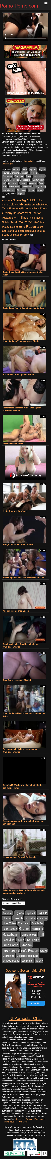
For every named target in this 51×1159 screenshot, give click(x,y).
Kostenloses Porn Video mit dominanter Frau (23, 308)
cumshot (37, 204)
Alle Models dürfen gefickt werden (18, 374)
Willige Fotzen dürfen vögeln (16, 610)
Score (39, 226)
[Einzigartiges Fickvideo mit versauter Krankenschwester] (25, 733)
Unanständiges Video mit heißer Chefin (21, 341)
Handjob (15, 179)
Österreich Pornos (24, 1119)
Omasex (38, 221)
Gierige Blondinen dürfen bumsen (18, 544)
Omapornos (24, 1121)
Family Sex (27, 208)
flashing (6, 179)
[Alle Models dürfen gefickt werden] (25, 358)
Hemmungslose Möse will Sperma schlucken (23, 577)
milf (4, 183)
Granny (7, 212)
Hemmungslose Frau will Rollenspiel (19, 857)
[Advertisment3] (25, 463)
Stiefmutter (16, 234)
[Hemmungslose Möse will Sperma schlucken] (25, 561)
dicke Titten (9, 923)
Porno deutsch (10, 1121)
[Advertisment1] (25, 78)
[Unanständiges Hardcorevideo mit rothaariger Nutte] (25, 697)
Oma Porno (24, 222)
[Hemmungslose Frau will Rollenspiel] (25, 841)
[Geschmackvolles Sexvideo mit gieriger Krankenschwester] (25, 628)
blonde (6, 204)
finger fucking (39, 176)
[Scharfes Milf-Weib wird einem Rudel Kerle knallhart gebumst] (25, 769)
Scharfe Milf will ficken (13, 443)
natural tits (12, 183)
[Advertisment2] (25, 115)
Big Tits (42, 169)
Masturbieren (9, 217)
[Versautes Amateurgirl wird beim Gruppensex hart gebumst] (25, 805)
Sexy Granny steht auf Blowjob (17, 680)
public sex (27, 186)
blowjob (6, 172)
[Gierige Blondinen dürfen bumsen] (25, 528)
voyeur (40, 190)
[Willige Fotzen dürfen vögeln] (25, 594)
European (19, 176)
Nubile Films (9, 222)
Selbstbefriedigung (25, 230)
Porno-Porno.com (19, 5)
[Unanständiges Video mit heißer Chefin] (25, 325)
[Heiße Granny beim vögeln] (25, 495)
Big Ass (17, 200)
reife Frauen (27, 226)
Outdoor (32, 183)
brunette (15, 172)
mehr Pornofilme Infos (11, 155)
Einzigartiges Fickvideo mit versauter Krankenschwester (20, 750)
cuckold (33, 172)
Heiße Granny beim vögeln (15, 511)
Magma (21, 193)
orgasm (23, 183)
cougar (25, 172)
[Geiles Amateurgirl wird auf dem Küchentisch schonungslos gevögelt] (25, 874)
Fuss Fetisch (41, 208)
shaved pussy (8, 190)
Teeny (26, 234)
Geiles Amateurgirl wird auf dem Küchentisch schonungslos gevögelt (24, 891)
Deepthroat (7, 176)
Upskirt (32, 190)
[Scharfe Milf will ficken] (25, 427)
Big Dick (33, 169)
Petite (41, 183)
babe (25, 169)
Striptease (21, 190)
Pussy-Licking (40, 186)
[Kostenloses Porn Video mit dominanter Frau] (25, 292)
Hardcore (26, 179)
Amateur (16, 169)
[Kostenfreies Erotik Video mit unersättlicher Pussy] (25, 256)
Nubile (39, 217)
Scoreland (8, 230)
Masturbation (38, 179)
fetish (28, 176)
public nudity (14, 186)
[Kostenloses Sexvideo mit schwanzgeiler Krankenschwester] (25, 391)
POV (4, 186)
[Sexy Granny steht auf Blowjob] (25, 664)
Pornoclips (38, 1119)
